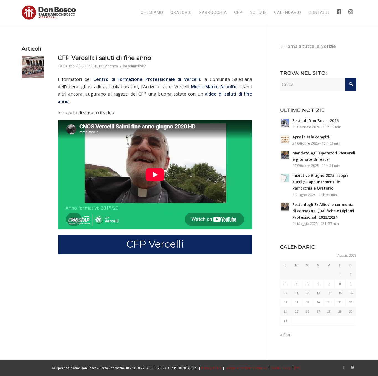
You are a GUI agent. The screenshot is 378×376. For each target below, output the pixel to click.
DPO (297, 368)
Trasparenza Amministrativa (246, 368)
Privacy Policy (211, 368)
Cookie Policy (281, 368)
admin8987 (137, 65)
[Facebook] (344, 367)
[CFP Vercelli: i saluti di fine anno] (33, 67)
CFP (94, 65)
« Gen (286, 335)
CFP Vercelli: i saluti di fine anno (104, 57)
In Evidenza (108, 65)
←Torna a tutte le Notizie (308, 46)
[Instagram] (352, 367)
